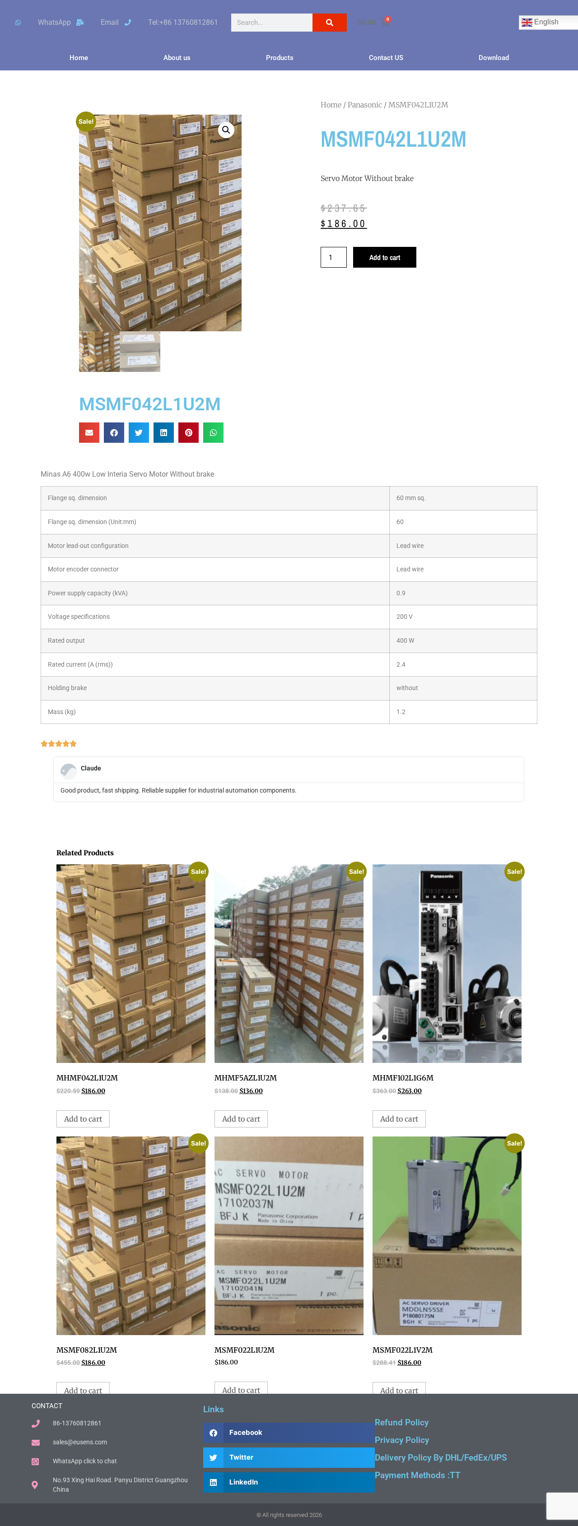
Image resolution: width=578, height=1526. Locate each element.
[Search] (329, 23)
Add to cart (384, 257)
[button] (226, 130)
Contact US (386, 58)
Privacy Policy (402, 1440)
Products (280, 58)
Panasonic (365, 104)
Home (79, 58)
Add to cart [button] (83, 1118)
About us (177, 58)
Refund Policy (402, 1422)
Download (494, 58)
